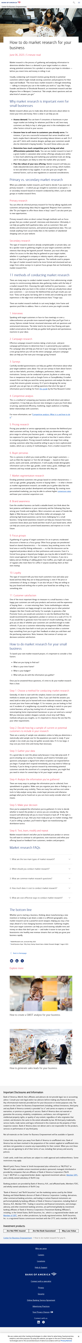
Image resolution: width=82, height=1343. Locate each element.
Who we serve (41, 1248)
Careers (41, 1255)
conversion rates (64, 491)
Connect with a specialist (41, 1281)
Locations (41, 1261)
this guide (44, 389)
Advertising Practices (41, 1306)
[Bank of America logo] (11, 2)
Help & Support (41, 1267)
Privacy (41, 1287)
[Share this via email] (11, 961)
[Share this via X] (22, 961)
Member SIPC (72, 1175)
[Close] (78, 1336)
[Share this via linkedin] (17, 961)
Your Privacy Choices (41, 1312)
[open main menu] (79, 2)
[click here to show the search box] (74, 2)
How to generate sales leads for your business (33, 1068)
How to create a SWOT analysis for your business (35, 1014)
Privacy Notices (66, 1341)
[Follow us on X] (43, 1322)
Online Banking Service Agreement (41, 1300)
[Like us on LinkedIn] (38, 1322)
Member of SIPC (10, 1215)
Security (41, 1294)
